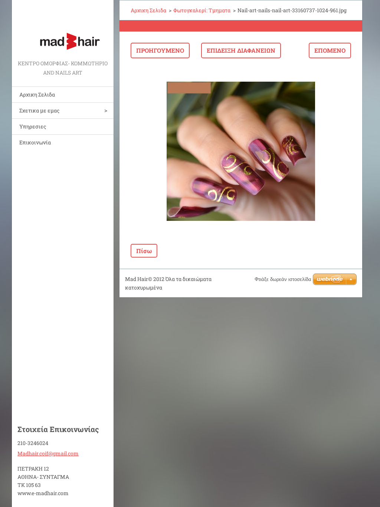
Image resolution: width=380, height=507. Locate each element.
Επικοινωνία (35, 142)
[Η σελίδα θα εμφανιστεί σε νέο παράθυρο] (240, 151)
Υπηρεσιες (32, 126)
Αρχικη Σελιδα (37, 94)
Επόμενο (329, 50)
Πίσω (144, 251)
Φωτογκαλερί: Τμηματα (201, 10)
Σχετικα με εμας (39, 110)
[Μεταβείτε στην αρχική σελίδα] (63, 29)
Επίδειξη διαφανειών (241, 50)
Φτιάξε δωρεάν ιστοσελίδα (283, 279)
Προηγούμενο (160, 50)
